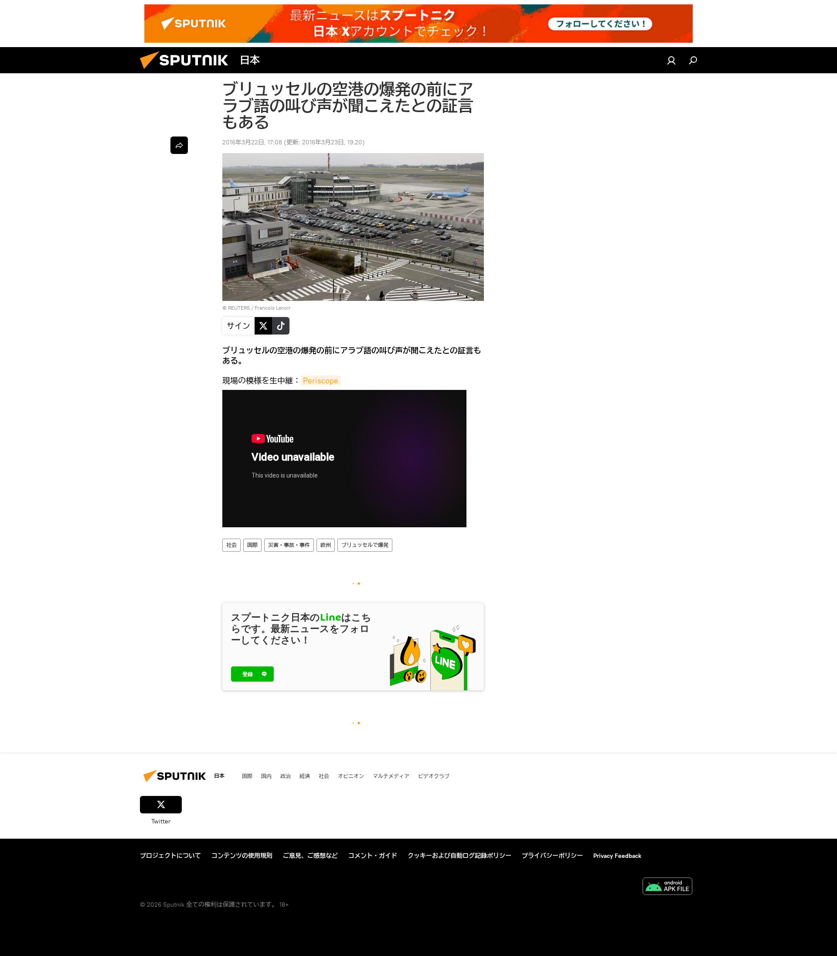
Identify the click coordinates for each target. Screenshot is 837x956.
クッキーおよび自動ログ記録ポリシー (459, 856)
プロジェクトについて (170, 856)
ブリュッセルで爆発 (364, 545)
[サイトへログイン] (671, 60)
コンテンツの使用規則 (241, 856)
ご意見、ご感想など (310, 856)
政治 (285, 776)
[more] (179, 145)
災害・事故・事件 (289, 545)
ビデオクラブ (433, 776)
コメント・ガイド (372, 856)
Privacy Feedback (617, 856)
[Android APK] (667, 887)
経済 (304, 776)
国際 (252, 545)
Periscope (320, 381)
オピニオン (351, 776)
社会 (231, 545)
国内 (266, 776)
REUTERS (239, 307)
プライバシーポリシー (552, 856)
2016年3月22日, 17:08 (252, 142)
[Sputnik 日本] (187, 71)
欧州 (325, 545)
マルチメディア (391, 776)
